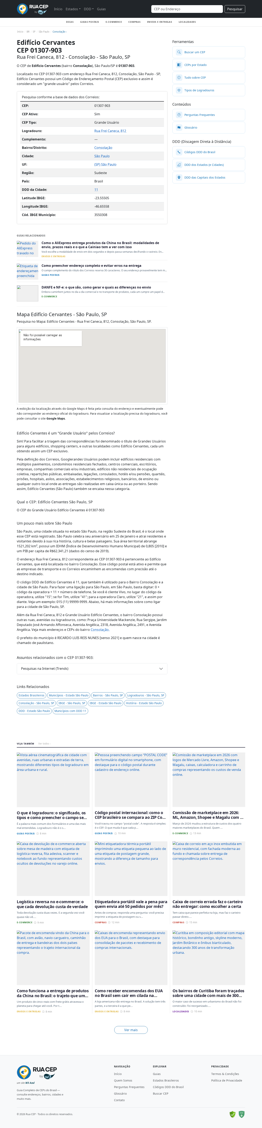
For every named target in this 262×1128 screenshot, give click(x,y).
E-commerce (114, 21)
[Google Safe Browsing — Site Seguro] (232, 1114)
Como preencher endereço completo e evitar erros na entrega (91, 265)
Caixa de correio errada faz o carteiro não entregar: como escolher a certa (208, 904)
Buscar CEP (160, 1093)
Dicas (70, 21)
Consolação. (100, 629)
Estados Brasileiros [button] (31, 695)
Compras (134, 21)
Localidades (187, 21)
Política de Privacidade (226, 1080)
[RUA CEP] (32, 9)
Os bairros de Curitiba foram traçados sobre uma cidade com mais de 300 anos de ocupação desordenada (208, 995)
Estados (72, 9)
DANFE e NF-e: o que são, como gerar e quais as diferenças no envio (96, 287)
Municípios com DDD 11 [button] (70, 711)
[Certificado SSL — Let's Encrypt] (241, 1114)
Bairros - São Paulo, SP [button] (108, 695)
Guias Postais (89, 21)
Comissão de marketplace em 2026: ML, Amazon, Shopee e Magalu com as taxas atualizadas (208, 817)
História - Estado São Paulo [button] (144, 703)
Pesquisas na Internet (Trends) (44, 668)
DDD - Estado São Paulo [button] (34, 711)
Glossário (120, 1093)
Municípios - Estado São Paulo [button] (68, 695)
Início (58, 9)
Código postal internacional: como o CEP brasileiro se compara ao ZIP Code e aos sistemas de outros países (131, 817)
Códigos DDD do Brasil (168, 1087)
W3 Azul (30, 1083)
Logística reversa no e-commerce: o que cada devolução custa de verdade (52, 904)
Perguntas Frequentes (129, 1087)
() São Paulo (105, 164)
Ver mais (131, 1030)
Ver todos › (44, 743)
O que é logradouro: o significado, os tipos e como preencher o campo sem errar (52, 817)
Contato (119, 1100)
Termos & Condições (225, 1074)
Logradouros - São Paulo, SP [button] (145, 695)
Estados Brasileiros (166, 1080)
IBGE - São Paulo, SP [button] (72, 703)
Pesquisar (235, 9)
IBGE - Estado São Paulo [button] (105, 703)
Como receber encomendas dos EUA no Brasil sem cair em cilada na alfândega (129, 995)
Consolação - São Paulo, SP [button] (36, 703)
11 (96, 189)
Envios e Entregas (159, 21)
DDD (87, 9)
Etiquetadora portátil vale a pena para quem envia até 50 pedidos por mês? (131, 904)
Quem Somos (123, 1080)
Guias (101, 9)
